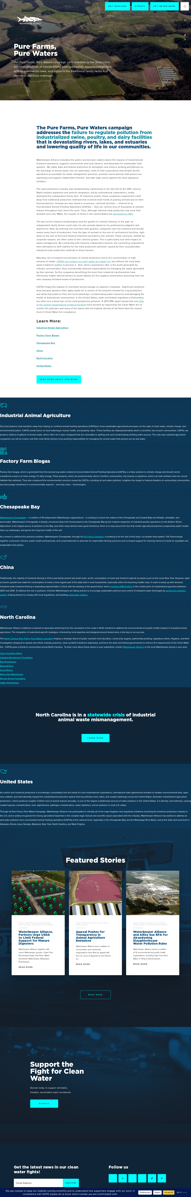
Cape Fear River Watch (11, 653)
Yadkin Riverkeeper (9, 682)
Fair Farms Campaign (93, 536)
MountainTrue (6, 666)
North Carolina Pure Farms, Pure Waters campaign (28, 638)
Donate (140, 6)
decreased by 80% (123, 214)
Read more (26, 967)
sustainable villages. (78, 595)
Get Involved (117, 6)
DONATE (44, 1103)
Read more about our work (59, 379)
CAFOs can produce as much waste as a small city (83, 261)
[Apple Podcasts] (185, 40)
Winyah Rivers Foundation (13, 678)
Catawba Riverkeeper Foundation (16, 657)
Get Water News (164, 6)
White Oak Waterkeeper (11, 674)
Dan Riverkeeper (8, 661)
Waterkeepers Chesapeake (13, 517)
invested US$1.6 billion (121, 586)
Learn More (95, 738)
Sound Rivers (6, 670)
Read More (95, 995)
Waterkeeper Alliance (133, 647)
